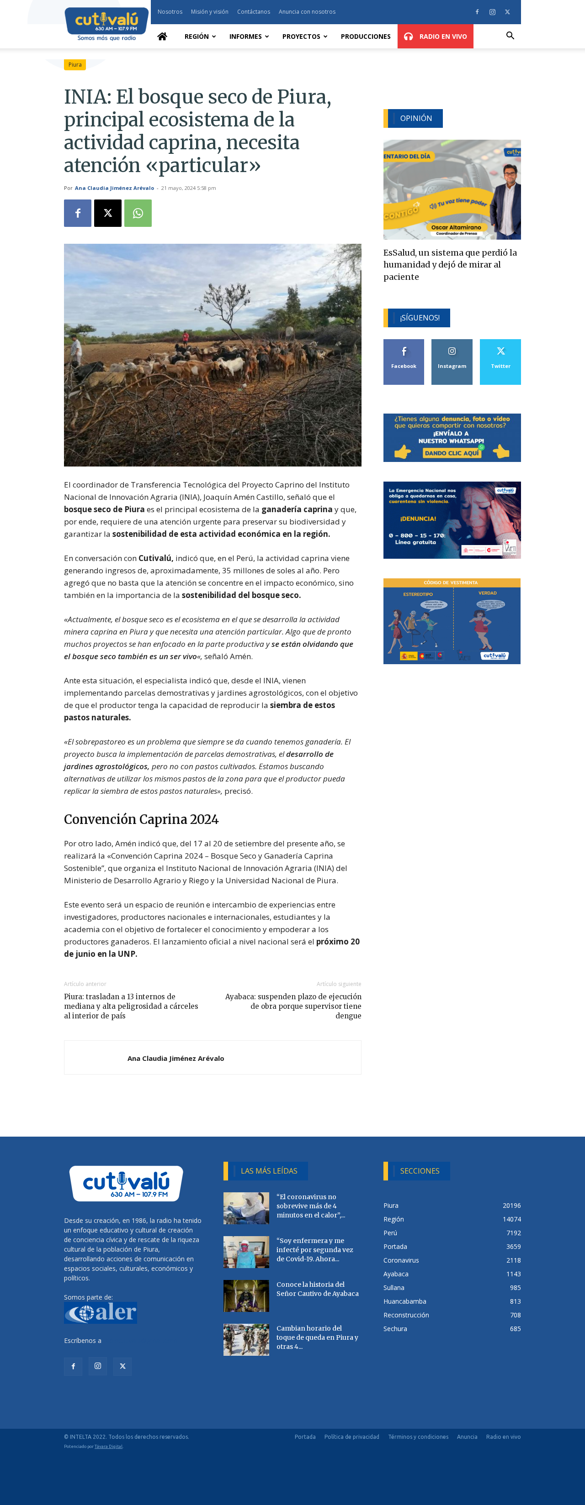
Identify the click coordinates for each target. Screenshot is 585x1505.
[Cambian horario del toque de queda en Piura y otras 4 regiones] (246, 1340)
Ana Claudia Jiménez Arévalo (114, 187)
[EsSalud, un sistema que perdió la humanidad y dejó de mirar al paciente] (452, 190)
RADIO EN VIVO (442, 36)
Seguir (452, 342)
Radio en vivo (503, 1437)
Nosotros (170, 12)
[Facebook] (477, 11)
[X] (507, 11)
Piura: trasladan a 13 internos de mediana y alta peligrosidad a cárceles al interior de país (131, 1006)
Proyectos (301, 36)
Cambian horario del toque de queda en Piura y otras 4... (317, 1337)
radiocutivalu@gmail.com (140, 1340)
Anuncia (467, 1437)
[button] (510, 36)
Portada (305, 1437)
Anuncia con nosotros (307, 12)
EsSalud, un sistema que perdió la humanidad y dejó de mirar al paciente (450, 265)
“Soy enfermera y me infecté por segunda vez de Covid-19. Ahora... (315, 1250)
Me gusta (404, 342)
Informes (245, 36)
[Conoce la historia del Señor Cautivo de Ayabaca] (246, 1296)
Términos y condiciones (418, 1437)
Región (197, 36)
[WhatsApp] (138, 213)
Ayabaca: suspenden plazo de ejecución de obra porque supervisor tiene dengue (293, 1006)
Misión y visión (210, 12)
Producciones (366, 36)
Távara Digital (108, 1446)
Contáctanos (253, 12)
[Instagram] (492, 11)
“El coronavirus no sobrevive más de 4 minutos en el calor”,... (311, 1206)
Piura (75, 64)
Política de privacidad (351, 1437)
